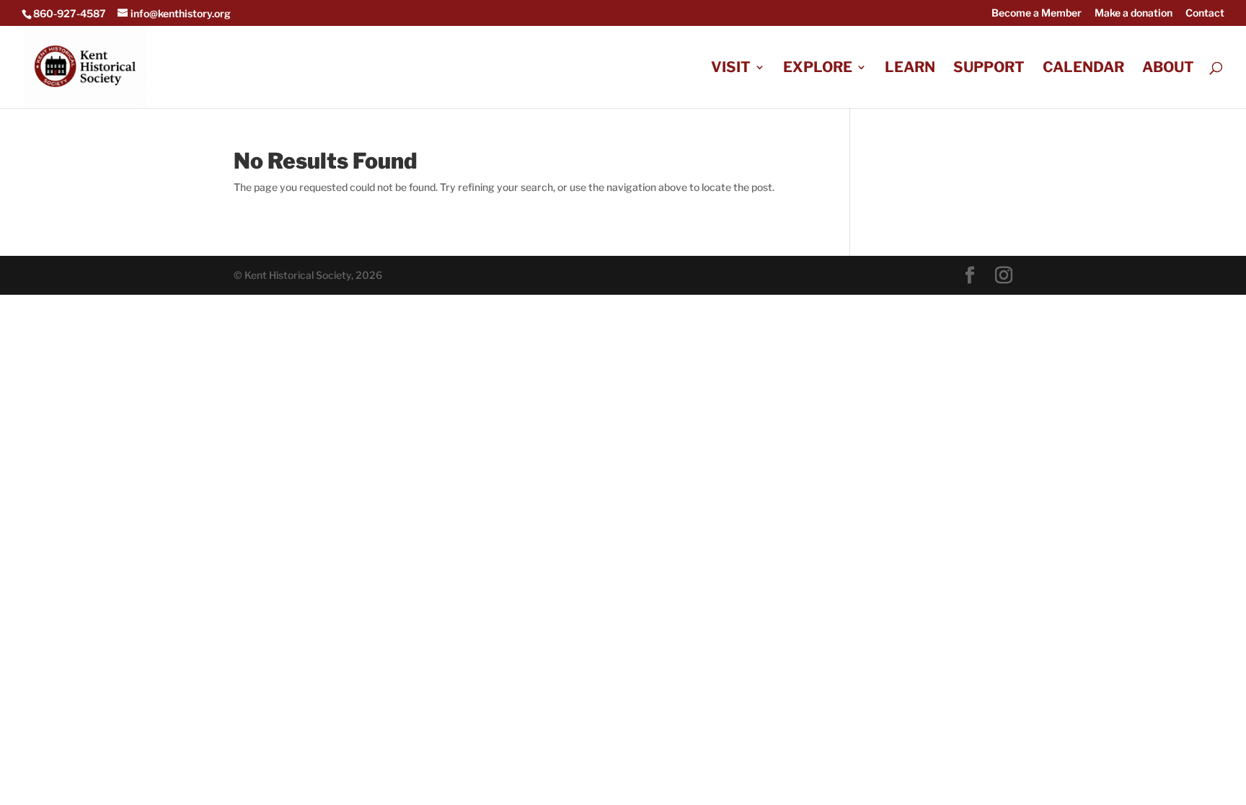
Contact (1204, 13)
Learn (910, 69)
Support (989, 69)
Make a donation (1133, 13)
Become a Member (1036, 13)
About (1168, 69)
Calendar (1083, 69)
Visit (731, 69)
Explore (817, 69)
